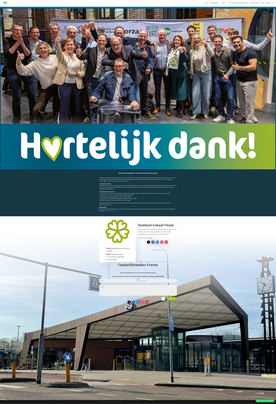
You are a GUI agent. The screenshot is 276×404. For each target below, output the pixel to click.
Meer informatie (157, 250)
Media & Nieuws (254, 3)
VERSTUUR (171, 299)
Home (206, 3)
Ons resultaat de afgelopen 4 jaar (238, 3)
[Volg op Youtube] (166, 242)
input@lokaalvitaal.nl (110, 210)
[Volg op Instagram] (161, 242)
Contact (268, 3)
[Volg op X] (148, 242)
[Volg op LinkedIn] (157, 242)
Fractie (223, 3)
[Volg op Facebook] (153, 242)
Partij (262, 3)
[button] (265, 400)
